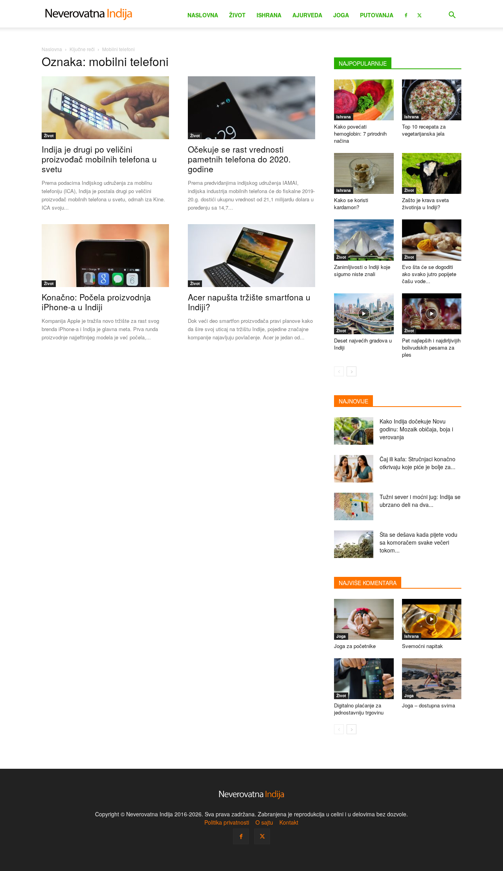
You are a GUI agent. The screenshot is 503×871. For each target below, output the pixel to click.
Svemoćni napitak (422, 646)
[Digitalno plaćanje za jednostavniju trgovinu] (364, 678)
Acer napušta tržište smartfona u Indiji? (249, 302)
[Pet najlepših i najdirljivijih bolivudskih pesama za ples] (432, 313)
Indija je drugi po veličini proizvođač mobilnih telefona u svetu (99, 159)
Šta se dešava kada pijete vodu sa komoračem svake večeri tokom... (418, 542)
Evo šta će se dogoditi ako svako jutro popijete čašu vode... (429, 274)
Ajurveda (307, 15)
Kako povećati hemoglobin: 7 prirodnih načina (360, 133)
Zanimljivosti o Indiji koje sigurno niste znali (362, 270)
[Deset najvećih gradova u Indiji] (364, 313)
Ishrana (269, 15)
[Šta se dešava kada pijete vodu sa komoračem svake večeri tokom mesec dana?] (353, 544)
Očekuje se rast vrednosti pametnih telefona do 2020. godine (239, 159)
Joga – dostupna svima (428, 705)
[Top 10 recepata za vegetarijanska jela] (432, 99)
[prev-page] (339, 371)
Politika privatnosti (226, 822)
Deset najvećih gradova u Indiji (363, 344)
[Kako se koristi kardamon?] (364, 173)
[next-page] (351, 371)
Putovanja (376, 15)
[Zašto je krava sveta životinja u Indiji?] (432, 173)
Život (237, 15)
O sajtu (264, 822)
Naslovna (202, 15)
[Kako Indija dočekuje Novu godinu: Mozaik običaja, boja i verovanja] (353, 431)
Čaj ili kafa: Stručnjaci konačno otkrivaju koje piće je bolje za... (417, 463)
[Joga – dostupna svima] (432, 678)
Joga (341, 15)
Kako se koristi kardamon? (351, 203)
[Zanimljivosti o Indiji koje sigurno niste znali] (364, 239)
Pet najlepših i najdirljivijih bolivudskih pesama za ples (431, 347)
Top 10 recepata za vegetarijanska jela (424, 130)
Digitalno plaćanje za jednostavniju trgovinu (359, 709)
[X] (419, 15)
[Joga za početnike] (364, 619)
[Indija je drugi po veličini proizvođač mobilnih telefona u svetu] (105, 107)
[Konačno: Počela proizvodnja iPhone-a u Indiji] (105, 255)
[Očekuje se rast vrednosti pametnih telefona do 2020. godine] (251, 107)
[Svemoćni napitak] (432, 619)
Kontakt (288, 822)
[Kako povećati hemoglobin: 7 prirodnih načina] (364, 99)
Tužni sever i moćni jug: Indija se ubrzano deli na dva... (420, 500)
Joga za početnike (355, 646)
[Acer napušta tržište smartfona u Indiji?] (251, 255)
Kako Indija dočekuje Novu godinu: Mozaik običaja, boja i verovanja (416, 429)
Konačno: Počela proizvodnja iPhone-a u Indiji (96, 302)
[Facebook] (406, 15)
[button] (451, 16)
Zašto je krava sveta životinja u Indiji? (425, 203)
